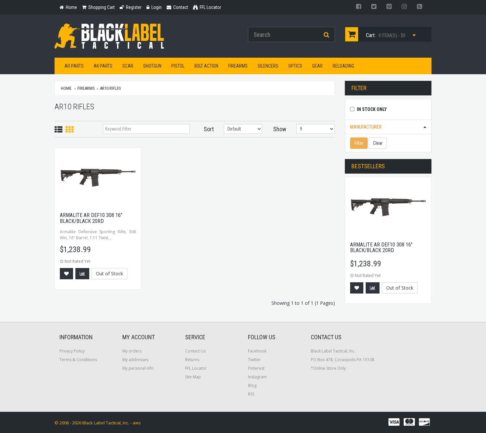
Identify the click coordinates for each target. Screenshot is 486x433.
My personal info (138, 368)
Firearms (238, 66)
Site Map (193, 377)
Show (279, 129)
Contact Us (195, 351)
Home (66, 88)
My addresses (135, 359)
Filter (358, 143)
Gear (317, 66)
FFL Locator (196, 368)
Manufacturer (366, 127)
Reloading (343, 66)
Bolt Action (206, 66)
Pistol (177, 66)
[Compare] (82, 273)
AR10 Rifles (110, 88)
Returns (192, 359)
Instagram (257, 377)
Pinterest (256, 368)
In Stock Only (372, 109)
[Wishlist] (66, 273)
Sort (209, 129)
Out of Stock (109, 273)
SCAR (127, 66)
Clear (378, 143)
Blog (252, 385)
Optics (295, 66)
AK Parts (103, 66)
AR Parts (74, 66)
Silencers (268, 66)
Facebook (257, 351)
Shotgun (152, 66)
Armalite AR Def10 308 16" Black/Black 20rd (91, 218)
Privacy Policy (72, 351)
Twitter (254, 359)
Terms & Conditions (78, 359)
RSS (251, 394)
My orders (132, 351)
